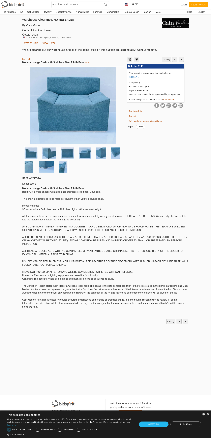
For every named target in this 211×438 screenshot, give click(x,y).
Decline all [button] (186, 424)
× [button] (208, 414)
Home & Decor (131, 11)
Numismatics (82, 11)
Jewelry (48, 11)
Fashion (147, 11)
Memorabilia (113, 11)
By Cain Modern (32, 25)
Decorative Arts (63, 11)
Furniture (97, 11)
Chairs (140, 126)
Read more (11, 425)
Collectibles (33, 11)
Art (21, 11)
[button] (70, 434)
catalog (166, 59)
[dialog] (105, 424)
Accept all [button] (153, 424)
